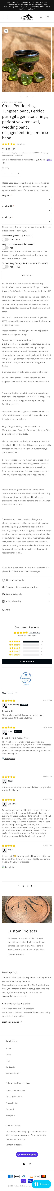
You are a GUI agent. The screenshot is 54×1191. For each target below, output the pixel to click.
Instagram (10, 1115)
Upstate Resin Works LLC (22, 1186)
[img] (8, 700)
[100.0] (25, 677)
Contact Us (10, 1067)
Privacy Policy (12, 1103)
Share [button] (7, 610)
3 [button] (28, 886)
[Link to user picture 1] (8, 763)
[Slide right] (33, 97)
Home (8, 1048)
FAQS (8, 1060)
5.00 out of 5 (34, 632)
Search (9, 1054)
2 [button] (23, 886)
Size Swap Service (10, 1022)
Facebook (10, 1109)
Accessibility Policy (14, 1096)
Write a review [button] (27, 661)
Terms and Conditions (15, 1090)
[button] (5, 17)
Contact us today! (16, 954)
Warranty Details (13, 1073)
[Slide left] (21, 97)
